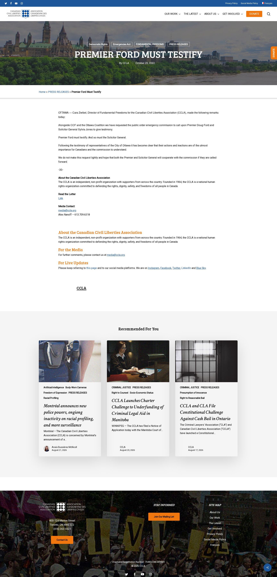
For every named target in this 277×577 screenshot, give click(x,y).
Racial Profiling (51, 398)
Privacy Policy (215, 534)
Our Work (215, 517)
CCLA (126, 63)
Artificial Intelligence (54, 387)
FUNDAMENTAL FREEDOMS (150, 44)
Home (42, 91)
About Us (215, 512)
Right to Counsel (120, 392)
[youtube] (16, 3)
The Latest (215, 523)
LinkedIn (186, 268)
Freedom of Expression (55, 392)
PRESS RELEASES (178, 44)
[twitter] (6, 3)
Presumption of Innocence (193, 392)
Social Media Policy (215, 539)
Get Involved (215, 528)
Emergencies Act (121, 44)
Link (60, 198)
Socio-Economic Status (141, 392)
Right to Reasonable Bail (192, 398)
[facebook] (11, 3)
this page (91, 268)
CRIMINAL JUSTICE (121, 387)
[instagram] (22, 3)
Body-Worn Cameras (76, 387)
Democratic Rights (98, 44)
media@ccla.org (67, 210)
